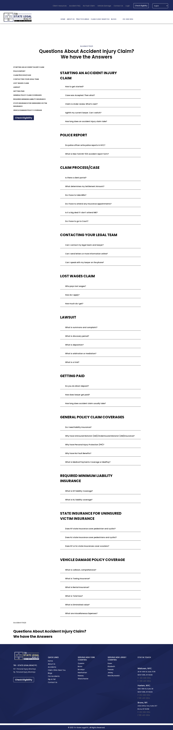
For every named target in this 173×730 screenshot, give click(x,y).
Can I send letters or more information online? (86, 253)
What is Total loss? (74, 596)
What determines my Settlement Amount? (84, 186)
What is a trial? (72, 362)
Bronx (80, 666)
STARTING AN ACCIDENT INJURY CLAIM (28, 67)
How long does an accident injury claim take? (86, 121)
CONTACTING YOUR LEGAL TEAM (26, 79)
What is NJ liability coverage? (78, 499)
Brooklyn (81, 669)
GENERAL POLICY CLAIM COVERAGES (27, 95)
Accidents (52, 667)
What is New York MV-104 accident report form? (87, 154)
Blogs (50, 673)
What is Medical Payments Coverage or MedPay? (87, 462)
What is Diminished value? (77, 604)
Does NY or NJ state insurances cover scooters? (87, 546)
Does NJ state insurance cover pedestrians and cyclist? (91, 537)
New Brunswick (114, 675)
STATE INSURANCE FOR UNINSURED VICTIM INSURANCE (30, 104)
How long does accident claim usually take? (85, 403)
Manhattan (82, 672)
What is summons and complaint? (81, 327)
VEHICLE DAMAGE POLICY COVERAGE (27, 110)
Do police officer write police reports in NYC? (85, 145)
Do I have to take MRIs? (75, 195)
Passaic (111, 669)
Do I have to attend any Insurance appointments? (88, 204)
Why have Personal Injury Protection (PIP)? (84, 444)
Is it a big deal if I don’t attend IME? (81, 212)
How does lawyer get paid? (77, 394)
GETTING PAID (18, 91)
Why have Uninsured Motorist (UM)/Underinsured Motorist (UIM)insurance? (100, 436)
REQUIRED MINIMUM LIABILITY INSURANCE (29, 99)
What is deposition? (74, 345)
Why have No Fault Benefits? (78, 453)
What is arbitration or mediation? (80, 353)
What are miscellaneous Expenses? (81, 613)
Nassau (81, 675)
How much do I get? (74, 303)
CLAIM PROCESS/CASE (22, 75)
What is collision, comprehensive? (80, 570)
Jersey (110, 672)
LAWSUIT (16, 87)
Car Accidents (54, 676)
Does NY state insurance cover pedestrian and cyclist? (90, 528)
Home (50, 661)
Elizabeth (111, 666)
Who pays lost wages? (75, 286)
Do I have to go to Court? (76, 221)
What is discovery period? (77, 336)
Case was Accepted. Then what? (80, 95)
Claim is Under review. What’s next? (81, 104)
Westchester (83, 679)
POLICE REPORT (19, 71)
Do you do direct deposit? (77, 386)
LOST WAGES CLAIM (21, 83)
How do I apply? (72, 295)
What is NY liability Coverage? (79, 491)
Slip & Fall (51, 679)
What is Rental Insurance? (77, 587)
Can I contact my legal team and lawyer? (84, 245)
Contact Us (52, 682)
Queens (81, 663)
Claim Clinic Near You (57, 670)
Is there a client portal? (75, 177)
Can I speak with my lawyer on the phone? (84, 262)
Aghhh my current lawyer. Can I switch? (83, 112)
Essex (110, 663)
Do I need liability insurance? (78, 427)
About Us (51, 664)
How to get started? (74, 86)
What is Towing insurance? (77, 578)
